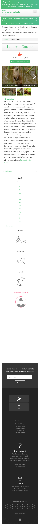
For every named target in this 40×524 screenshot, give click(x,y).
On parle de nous (20, 466)
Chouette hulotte (20, 432)
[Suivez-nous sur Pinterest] (23, 506)
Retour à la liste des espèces (20, 62)
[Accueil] (11, 12)
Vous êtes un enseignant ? (20, 456)
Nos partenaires (20, 464)
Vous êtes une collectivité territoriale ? (20, 460)
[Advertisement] (20, 339)
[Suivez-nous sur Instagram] (28, 506)
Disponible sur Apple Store (18, 405)
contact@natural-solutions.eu (20, 490)
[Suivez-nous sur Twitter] (12, 506)
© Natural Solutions (20, 513)
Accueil (6, 39)
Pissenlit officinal (20, 428)
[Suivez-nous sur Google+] (17, 506)
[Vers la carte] (20, 478)
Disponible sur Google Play (19, 396)
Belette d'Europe (20, 424)
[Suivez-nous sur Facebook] (7, 506)
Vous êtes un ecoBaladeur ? (20, 454)
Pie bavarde (20, 430)
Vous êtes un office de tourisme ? (20, 458)
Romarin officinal (20, 426)
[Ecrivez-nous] (33, 506)
